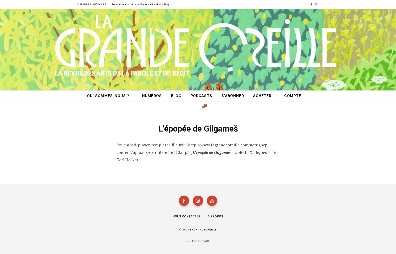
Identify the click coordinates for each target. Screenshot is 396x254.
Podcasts (201, 96)
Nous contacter (186, 216)
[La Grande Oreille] (198, 49)
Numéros (152, 96)
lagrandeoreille (203, 229)
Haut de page (199, 241)
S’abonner (232, 96)
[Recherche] (193, 106)
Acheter (262, 96)
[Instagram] (198, 201)
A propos (215, 216)
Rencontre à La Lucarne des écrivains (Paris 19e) (140, 4)
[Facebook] (184, 201)
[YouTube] (212, 201)
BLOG (176, 96)
